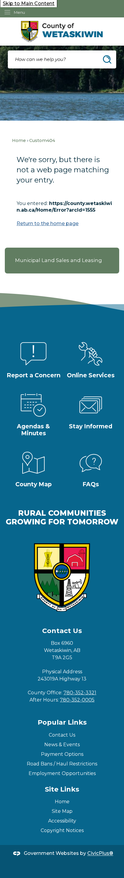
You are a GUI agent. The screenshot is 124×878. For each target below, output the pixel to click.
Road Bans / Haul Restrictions (62, 764)
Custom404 (42, 140)
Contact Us (62, 735)
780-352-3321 (80, 692)
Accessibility (62, 821)
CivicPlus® (100, 853)
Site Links (62, 789)
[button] (107, 59)
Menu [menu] (19, 12)
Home (19, 140)
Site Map (62, 811)
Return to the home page (48, 223)
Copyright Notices (62, 830)
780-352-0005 (77, 700)
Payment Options (62, 754)
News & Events (62, 744)
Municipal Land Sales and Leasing (58, 260)
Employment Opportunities (62, 773)
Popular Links (62, 722)
